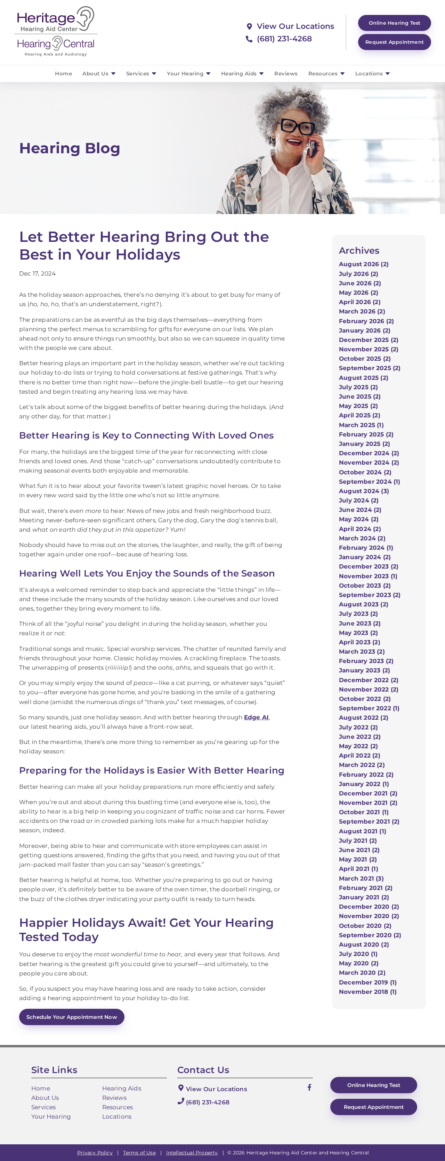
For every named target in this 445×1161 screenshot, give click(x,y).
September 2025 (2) (370, 368)
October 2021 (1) (364, 812)
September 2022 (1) (369, 708)
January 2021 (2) (364, 897)
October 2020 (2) (365, 925)
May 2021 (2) (358, 859)
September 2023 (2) (370, 594)
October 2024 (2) (365, 472)
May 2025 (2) (358, 405)
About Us (96, 73)
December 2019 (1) (368, 982)
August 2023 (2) (363, 604)
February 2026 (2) (366, 321)
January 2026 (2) (364, 330)
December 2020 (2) (369, 906)
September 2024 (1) (369, 481)
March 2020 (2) (362, 972)
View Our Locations (294, 26)
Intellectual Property (192, 1153)
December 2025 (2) (368, 339)
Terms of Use (139, 1153)
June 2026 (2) (360, 283)
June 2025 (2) (360, 396)
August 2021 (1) (362, 831)
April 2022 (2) (359, 755)
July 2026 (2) (359, 273)
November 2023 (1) (368, 576)
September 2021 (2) (369, 821)
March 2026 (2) (362, 311)
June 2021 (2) (359, 850)
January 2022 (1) (364, 783)
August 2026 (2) (364, 264)
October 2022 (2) (365, 698)
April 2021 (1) (358, 868)
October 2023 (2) (365, 585)
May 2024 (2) (359, 519)
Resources (323, 73)
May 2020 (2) (359, 963)
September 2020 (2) (370, 935)
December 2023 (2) (368, 566)
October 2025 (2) (365, 358)
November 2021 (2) (368, 802)
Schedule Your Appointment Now (71, 1017)
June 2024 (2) (360, 509)
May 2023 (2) (358, 632)
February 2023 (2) (366, 660)
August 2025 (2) (363, 377)
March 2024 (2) (362, 538)
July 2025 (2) (358, 387)
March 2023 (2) (362, 651)
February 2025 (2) (366, 434)
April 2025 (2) (359, 415)
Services (138, 73)
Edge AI (256, 717)
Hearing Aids (240, 73)
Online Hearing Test (373, 1085)
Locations (370, 73)
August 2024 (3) (364, 491)
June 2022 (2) (360, 736)
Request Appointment (394, 42)
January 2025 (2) (364, 443)
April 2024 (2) (360, 528)
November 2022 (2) (368, 689)
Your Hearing (186, 73)
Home (63, 73)
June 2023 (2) (360, 623)
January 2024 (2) (365, 557)
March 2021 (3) (361, 878)
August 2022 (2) (363, 717)
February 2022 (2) (366, 774)
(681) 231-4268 (283, 38)
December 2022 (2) (368, 680)
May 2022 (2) (358, 746)
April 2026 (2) (360, 302)
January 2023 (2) (364, 670)
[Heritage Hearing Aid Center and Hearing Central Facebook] (309, 1088)
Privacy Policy (95, 1153)
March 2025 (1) (361, 425)
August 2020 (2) (364, 944)
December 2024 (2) (369, 453)
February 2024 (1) (366, 547)
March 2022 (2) (362, 764)
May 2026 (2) (358, 292)
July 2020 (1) (358, 953)
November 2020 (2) (369, 916)
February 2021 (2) (366, 887)
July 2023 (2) (358, 613)
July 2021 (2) (358, 840)
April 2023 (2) (359, 642)
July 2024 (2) (359, 500)
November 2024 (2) (369, 462)
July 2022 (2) (358, 727)
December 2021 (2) (368, 793)
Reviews (286, 73)
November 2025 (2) (368, 349)
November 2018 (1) (368, 991)
